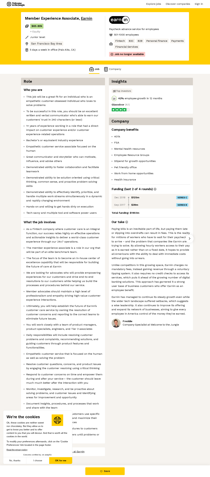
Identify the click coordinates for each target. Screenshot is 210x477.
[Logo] (16, 4)
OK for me (60, 460)
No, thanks (14, 460)
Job (97, 69)
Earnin (86, 18)
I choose (37, 460)
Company (115, 69)
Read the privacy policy (17, 450)
